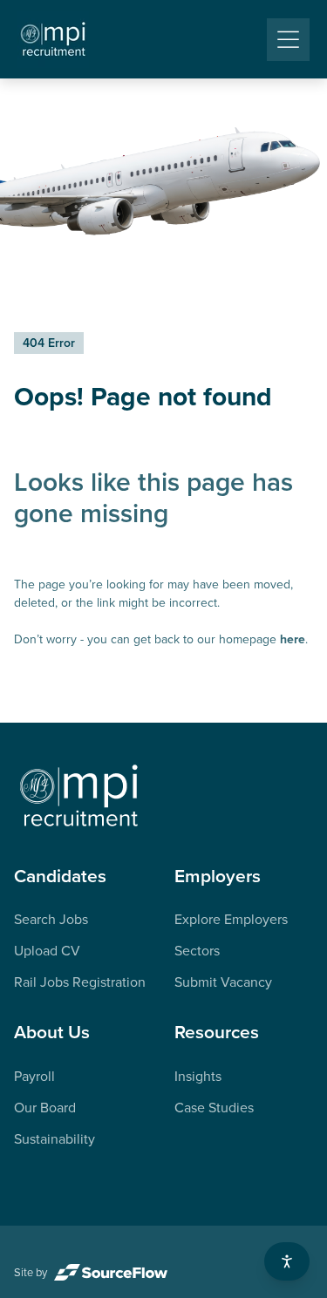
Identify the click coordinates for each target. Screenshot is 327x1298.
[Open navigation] (288, 39)
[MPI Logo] (79, 797)
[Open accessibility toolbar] (287, 1261)
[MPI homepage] (53, 39)
